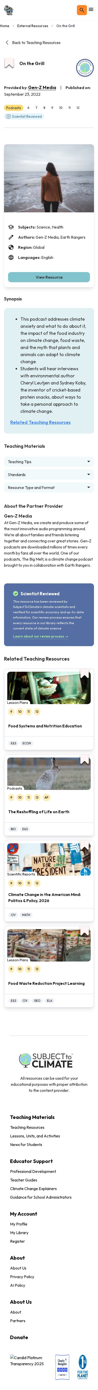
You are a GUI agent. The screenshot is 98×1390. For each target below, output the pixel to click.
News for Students (26, 1144)
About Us (18, 1268)
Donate (19, 1337)
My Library (19, 1232)
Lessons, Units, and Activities (35, 1135)
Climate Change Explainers (33, 1188)
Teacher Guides (23, 1179)
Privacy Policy (22, 1276)
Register (17, 1241)
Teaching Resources (27, 1127)
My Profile (18, 1224)
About (15, 1312)
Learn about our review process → (40, 636)
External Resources (32, 26)
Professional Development (33, 1171)
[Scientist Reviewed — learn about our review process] (85, 68)
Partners (17, 1320)
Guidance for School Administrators (41, 1197)
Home (4, 26)
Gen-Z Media (42, 87)
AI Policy (17, 1285)
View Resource (49, 277)
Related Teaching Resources (40, 422)
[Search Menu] (82, 10)
